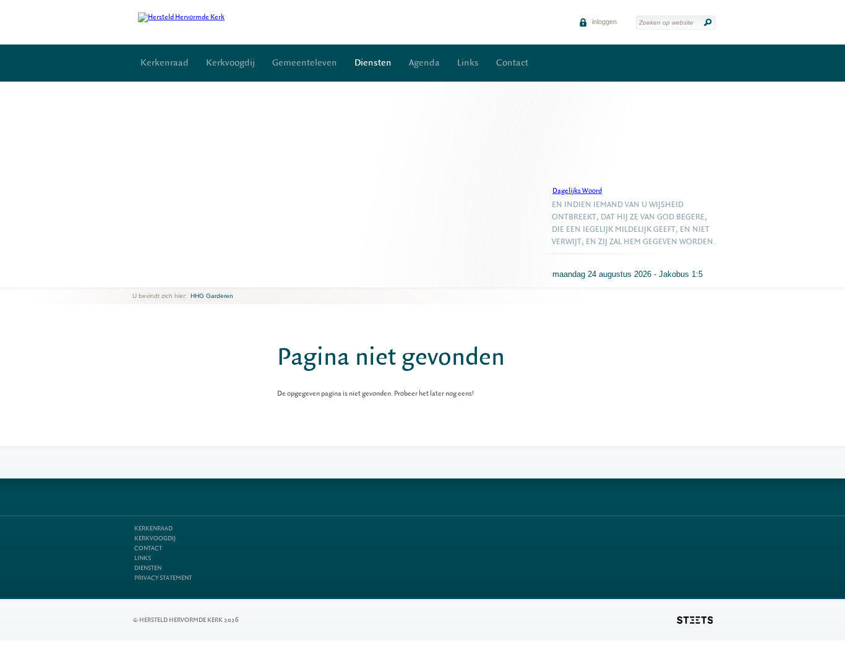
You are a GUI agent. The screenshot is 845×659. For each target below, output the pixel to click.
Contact (512, 63)
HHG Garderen (212, 295)
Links (468, 63)
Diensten (373, 63)
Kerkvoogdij (230, 63)
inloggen (603, 21)
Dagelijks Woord (577, 190)
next (150, 278)
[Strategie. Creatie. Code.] (695, 620)
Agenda (424, 63)
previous (135, 278)
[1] (142, 277)
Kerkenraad (164, 63)
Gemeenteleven (304, 63)
